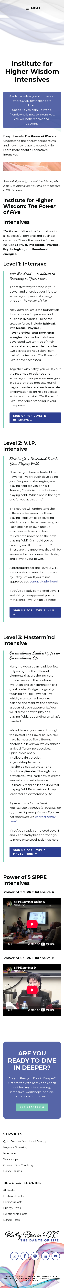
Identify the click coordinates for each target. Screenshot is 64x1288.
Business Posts (12, 1202)
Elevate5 (29, 1280)
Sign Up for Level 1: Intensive (29, 417)
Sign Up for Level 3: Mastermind (30, 852)
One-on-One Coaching (18, 1165)
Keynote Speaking (15, 1147)
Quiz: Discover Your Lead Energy (24, 1141)
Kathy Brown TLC (32, 33)
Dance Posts (11, 1219)
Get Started (31, 1106)
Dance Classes (12, 1171)
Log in (43, 1280)
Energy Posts (12, 1208)
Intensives (9, 1153)
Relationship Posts (15, 1214)
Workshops (10, 1159)
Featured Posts (13, 1196)
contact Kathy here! (44, 581)
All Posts (8, 1190)
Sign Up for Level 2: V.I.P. (34, 610)
